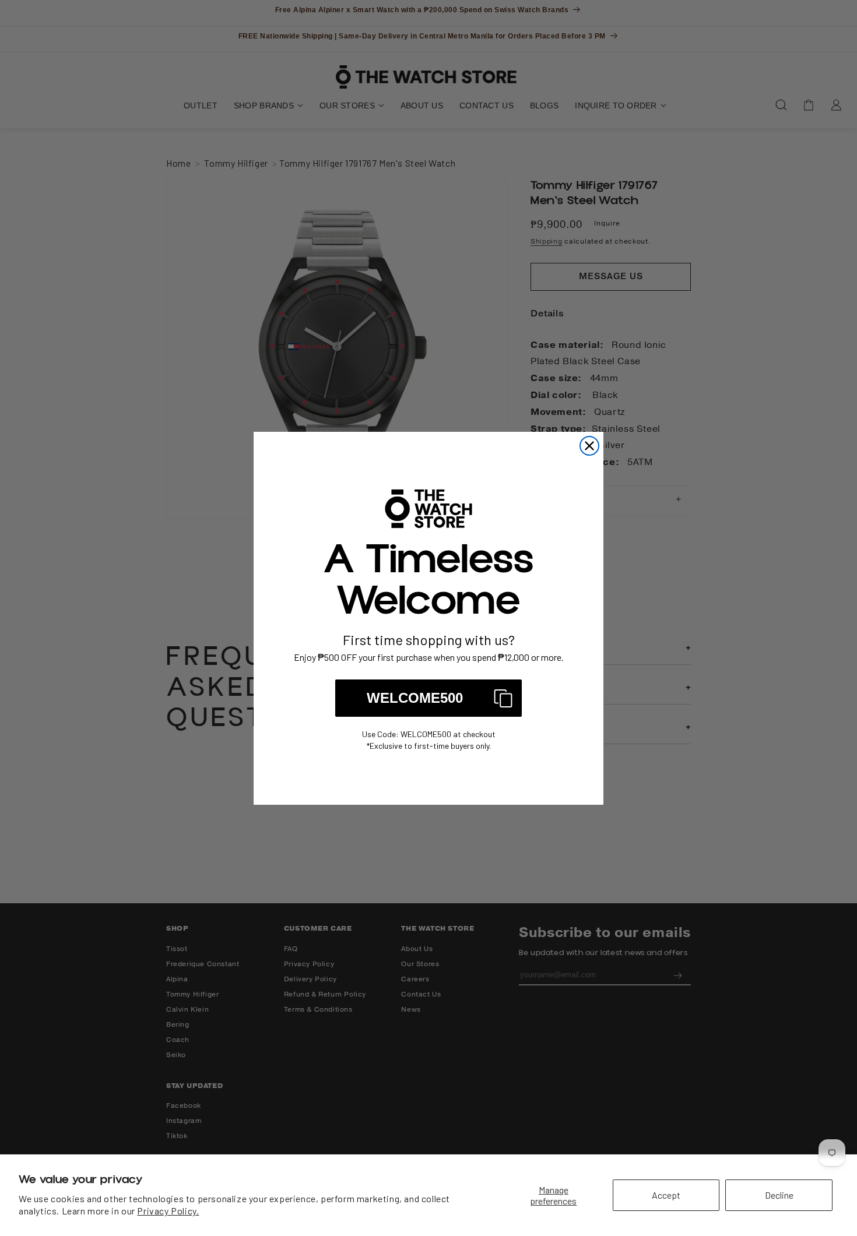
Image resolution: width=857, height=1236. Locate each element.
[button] (428, 698)
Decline (779, 1194)
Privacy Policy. (168, 1210)
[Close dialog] (589, 445)
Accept (666, 1194)
